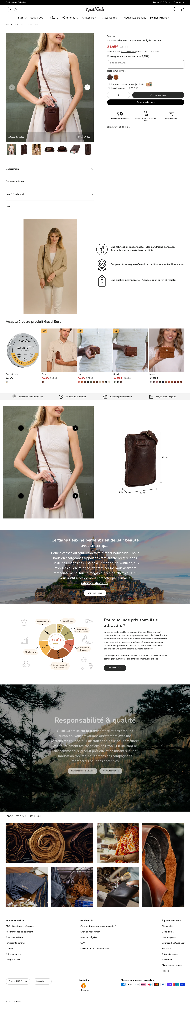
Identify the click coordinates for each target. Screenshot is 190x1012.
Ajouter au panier (158, 95)
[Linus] (95, 350)
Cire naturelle (12, 374)
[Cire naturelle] (23, 350)
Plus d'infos (85, 137)
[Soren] (110, 77)
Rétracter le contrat (15, 942)
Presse (165, 970)
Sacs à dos (36, 18)
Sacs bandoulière (25, 25)
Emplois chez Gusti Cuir (173, 942)
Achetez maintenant (146, 102)
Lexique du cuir (13, 959)
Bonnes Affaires (159, 18)
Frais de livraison (128, 51)
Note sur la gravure (116, 70)
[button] (9, 9)
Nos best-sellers (115, 667)
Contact (9, 948)
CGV (82, 942)
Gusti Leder (16, 1002)
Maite (152, 374)
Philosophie (167, 926)
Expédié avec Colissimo (16, 2)
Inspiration (167, 959)
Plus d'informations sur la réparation (108, 770)
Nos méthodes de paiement (19, 931)
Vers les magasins (74, 770)
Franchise (166, 948)
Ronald (116, 374)
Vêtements (68, 18)
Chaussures (89, 18)
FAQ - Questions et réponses (20, 926)
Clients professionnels (172, 965)
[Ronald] (130, 350)
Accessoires (110, 18)
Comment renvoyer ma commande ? (98, 926)
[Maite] (166, 350)
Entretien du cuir (95, 593)
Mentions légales (88, 937)
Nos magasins (169, 937)
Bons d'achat (168, 931)
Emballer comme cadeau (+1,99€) (127, 84)
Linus (79, 374)
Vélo (52, 18)
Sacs (21, 18)
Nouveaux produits (135, 18)
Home (8, 25)
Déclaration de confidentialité (94, 948)
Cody (43, 374)
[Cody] (59, 350)
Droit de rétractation (90, 931)
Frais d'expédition (14, 937)
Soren (36, 25)
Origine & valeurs (170, 954)
